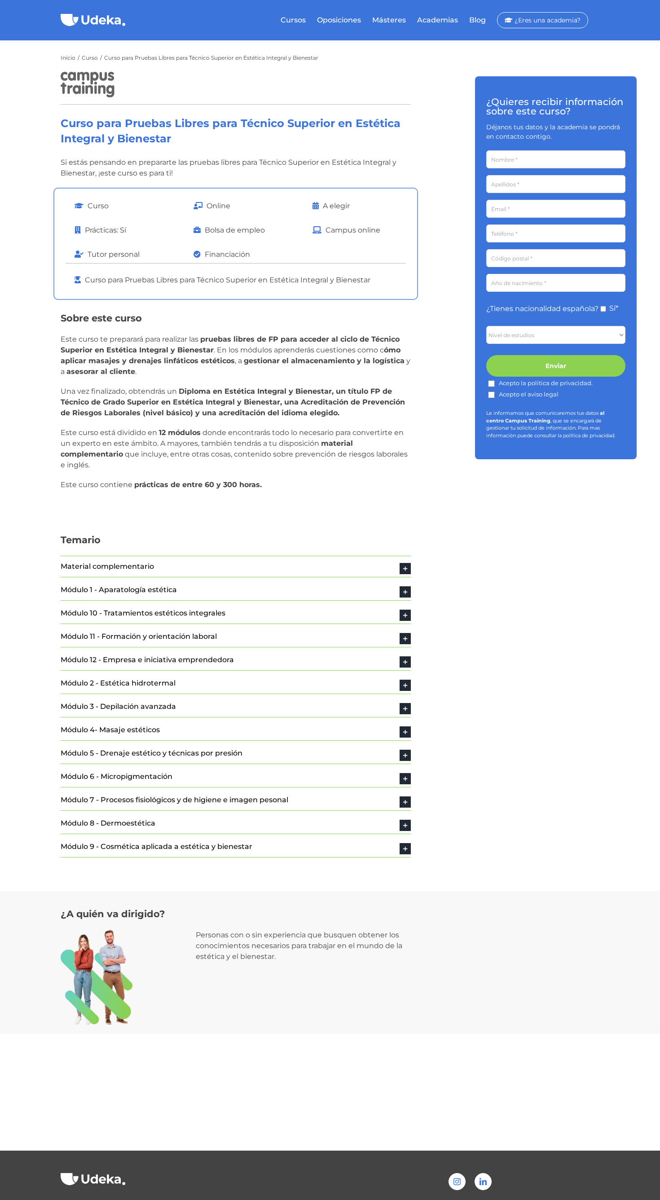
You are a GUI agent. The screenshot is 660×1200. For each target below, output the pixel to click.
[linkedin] (483, 1181)
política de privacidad (559, 383)
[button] (236, 566)
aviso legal (543, 394)
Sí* (613, 308)
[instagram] (457, 1181)
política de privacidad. (589, 435)
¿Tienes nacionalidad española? (542, 308)
